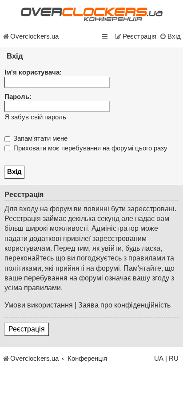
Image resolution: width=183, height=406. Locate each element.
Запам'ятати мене (40, 138)
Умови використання (38, 305)
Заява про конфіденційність (124, 305)
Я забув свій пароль (35, 117)
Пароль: (18, 96)
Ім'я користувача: (33, 72)
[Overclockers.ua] (91, 14)
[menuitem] (170, 36)
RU (174, 358)
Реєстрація (26, 329)
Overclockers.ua (34, 36)
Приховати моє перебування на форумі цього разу (89, 148)
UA (158, 358)
